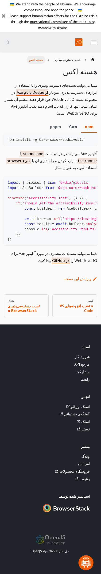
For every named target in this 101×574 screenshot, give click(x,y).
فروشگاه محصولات (74, 471)
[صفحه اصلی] (92, 60)
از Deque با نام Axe (32, 92)
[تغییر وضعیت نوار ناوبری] (93, 42)
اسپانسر (83, 463)
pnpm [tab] (55, 126)
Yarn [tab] (73, 126)
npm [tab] (89, 126)
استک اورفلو (80, 406)
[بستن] (3, 16)
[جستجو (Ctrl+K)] (7, 42)
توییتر (86, 429)
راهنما (85, 379)
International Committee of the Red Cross (62, 22)
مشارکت (83, 371)
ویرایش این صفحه (77, 278)
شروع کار (82, 356)
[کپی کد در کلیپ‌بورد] (91, 139)
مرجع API (82, 364)
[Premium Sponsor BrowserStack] (66, 512)
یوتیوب (84, 478)
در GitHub (60, 260)
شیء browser (19, 160)
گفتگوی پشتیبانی (77, 414)
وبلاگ (85, 456)
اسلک (85, 421)
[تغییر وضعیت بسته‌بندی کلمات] (83, 182)
